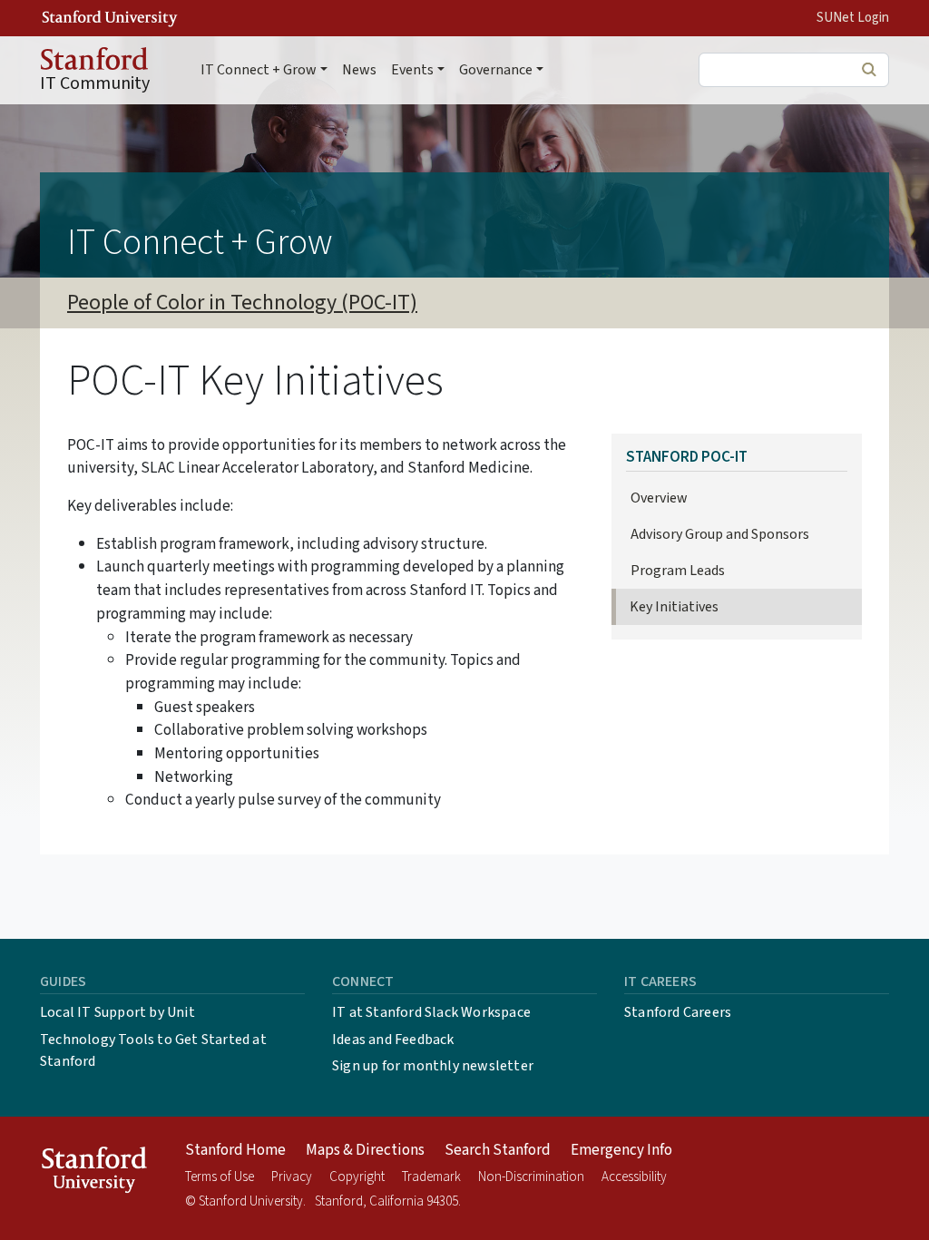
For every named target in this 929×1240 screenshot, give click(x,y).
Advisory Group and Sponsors (720, 534)
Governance (496, 70)
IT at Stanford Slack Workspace (431, 1012)
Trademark (431, 1176)
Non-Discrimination (531, 1176)
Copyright (357, 1176)
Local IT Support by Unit (117, 1012)
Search (868, 69)
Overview (659, 498)
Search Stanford (498, 1150)
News (359, 70)
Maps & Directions (365, 1150)
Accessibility (634, 1176)
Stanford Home (235, 1150)
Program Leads (678, 571)
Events (412, 70)
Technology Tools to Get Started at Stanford (153, 1050)
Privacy (291, 1176)
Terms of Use (219, 1176)
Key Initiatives (674, 607)
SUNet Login (853, 17)
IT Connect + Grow (258, 70)
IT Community (95, 83)
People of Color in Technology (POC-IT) (242, 302)
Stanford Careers (677, 1012)
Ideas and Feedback (393, 1040)
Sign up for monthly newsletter (432, 1066)
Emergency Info (621, 1150)
